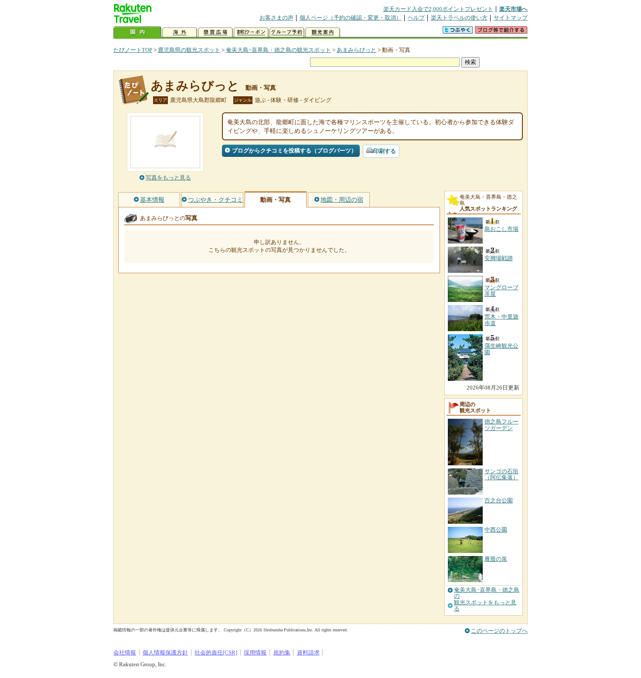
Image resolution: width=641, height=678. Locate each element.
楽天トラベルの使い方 (459, 17)
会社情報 (124, 652)
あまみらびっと (356, 50)
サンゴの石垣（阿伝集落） (501, 474)
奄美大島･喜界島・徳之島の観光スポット (278, 50)
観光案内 (322, 32)
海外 (179, 32)
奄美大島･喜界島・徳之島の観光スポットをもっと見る (486, 599)
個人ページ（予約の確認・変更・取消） (351, 17)
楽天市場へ (513, 9)
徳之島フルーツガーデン (501, 424)
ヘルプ (416, 17)
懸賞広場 (215, 32)
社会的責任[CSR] (215, 652)
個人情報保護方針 (165, 652)
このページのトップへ (499, 630)
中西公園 (495, 529)
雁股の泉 (495, 559)
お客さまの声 (276, 17)
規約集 (281, 652)
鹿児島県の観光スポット (189, 50)
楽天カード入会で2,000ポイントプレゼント (438, 9)
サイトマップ (511, 17)
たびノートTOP (132, 50)
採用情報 (255, 652)
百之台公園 (498, 500)
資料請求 (308, 652)
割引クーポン (251, 32)
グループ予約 (286, 32)
